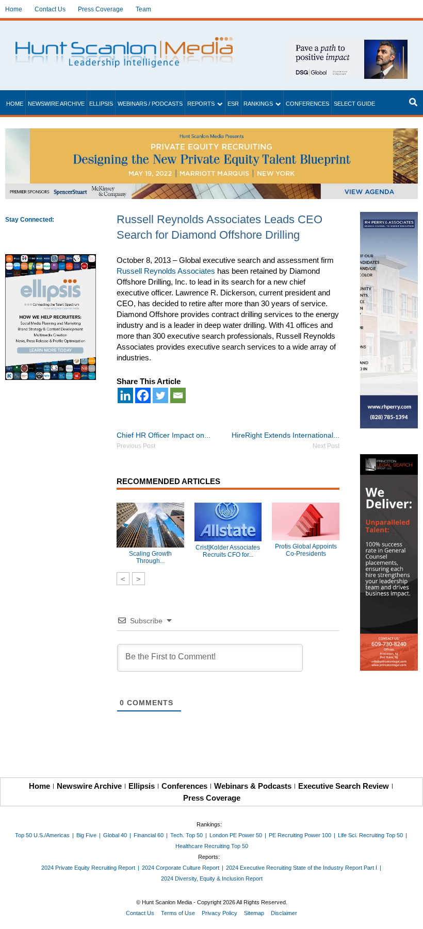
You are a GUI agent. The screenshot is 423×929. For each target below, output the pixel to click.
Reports (201, 104)
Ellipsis (101, 104)
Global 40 (115, 835)
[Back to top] (408, 914)
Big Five (86, 835)
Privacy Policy (219, 913)
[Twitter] (160, 395)
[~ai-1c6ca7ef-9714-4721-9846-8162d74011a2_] (348, 45)
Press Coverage (100, 9)
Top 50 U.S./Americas (42, 835)
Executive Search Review (343, 786)
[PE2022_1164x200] (211, 133)
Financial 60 (149, 835)
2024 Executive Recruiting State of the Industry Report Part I (301, 868)
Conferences (307, 104)
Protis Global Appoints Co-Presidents (306, 550)
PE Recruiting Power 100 (300, 835)
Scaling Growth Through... (150, 557)
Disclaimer (284, 913)
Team (143, 9)
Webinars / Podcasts (150, 104)
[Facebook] (143, 395)
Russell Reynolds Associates (166, 271)
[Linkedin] (125, 395)
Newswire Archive (56, 104)
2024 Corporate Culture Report (180, 868)
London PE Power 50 (235, 835)
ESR (233, 104)
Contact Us (50, 9)
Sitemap (254, 913)
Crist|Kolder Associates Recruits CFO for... (228, 551)
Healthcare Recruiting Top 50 (211, 846)
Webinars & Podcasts (252, 786)
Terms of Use (178, 913)
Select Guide (354, 104)
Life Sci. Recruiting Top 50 (370, 835)
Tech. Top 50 (186, 835)
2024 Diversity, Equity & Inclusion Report (212, 878)
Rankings (258, 104)
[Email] (178, 395)
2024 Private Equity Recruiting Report (88, 868)
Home (13, 9)
